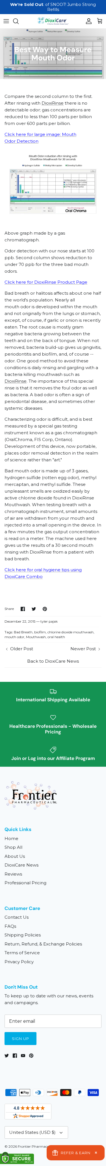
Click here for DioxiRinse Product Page (46, 282)
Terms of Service (22, 952)
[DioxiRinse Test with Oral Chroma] (53, 222)
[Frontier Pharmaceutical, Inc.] (53, 21)
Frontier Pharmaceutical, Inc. (41, 1146)
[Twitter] (7, 1055)
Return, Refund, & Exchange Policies (43, 944)
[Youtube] (23, 1055)
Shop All (13, 847)
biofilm (40, 632)
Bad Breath (23, 632)
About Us (15, 856)
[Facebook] (15, 1055)
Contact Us (17, 917)
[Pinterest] (31, 1055)
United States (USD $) (32, 1132)
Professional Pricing (25, 882)
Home (11, 838)
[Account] (87, 21)
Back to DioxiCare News (53, 661)
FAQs (10, 926)
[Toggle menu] (6, 21)
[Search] (18, 21)
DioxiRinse (53, 103)
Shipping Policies (23, 935)
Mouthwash (36, 637)
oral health (56, 637)
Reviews (13, 874)
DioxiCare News (21, 865)
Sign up (20, 1038)
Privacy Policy (19, 961)
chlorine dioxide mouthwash (70, 632)
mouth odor (14, 637)
